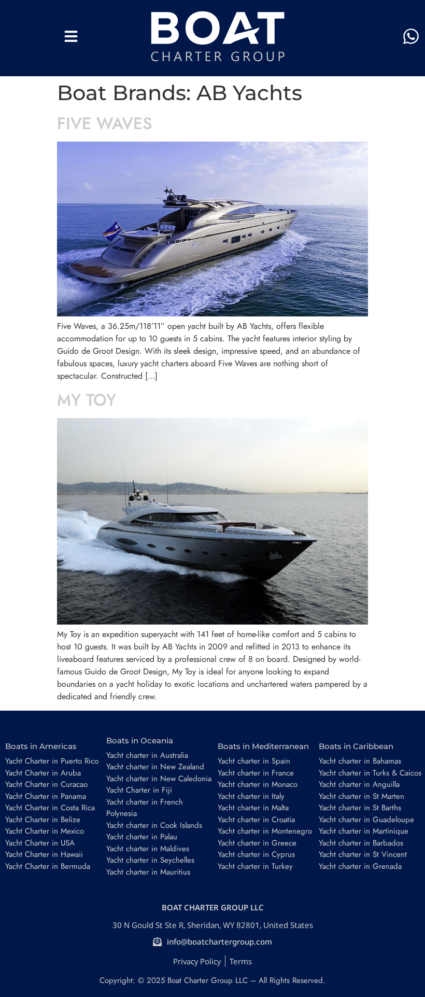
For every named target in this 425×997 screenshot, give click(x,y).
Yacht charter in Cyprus (256, 854)
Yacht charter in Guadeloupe (366, 819)
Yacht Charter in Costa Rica (50, 807)
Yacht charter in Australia (147, 755)
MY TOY (86, 400)
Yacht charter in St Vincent (363, 854)
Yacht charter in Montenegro (265, 831)
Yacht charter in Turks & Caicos (370, 773)
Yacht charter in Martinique (363, 831)
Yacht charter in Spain (254, 761)
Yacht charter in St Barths (360, 807)
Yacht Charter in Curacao (46, 784)
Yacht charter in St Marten (361, 796)
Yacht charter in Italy (251, 796)
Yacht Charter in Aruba (43, 773)
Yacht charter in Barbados (361, 843)
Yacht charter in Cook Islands (154, 825)
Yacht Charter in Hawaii (44, 854)
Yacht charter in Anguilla (359, 784)
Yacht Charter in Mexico (44, 831)
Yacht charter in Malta (253, 807)
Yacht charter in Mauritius (148, 872)
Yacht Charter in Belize (42, 819)
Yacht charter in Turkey (255, 866)
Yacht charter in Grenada (360, 866)
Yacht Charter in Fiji (139, 790)
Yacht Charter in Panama (45, 796)
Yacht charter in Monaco (258, 784)
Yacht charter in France (256, 773)
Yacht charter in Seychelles (150, 860)
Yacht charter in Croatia (256, 819)
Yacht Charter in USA (40, 843)
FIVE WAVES (104, 123)
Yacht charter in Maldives (147, 848)
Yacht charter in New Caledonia (158, 778)
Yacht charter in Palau (141, 836)
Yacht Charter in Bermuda (47, 866)
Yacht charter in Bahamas (360, 761)
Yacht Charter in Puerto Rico (51, 761)
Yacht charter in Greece (257, 843)
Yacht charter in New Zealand (155, 766)
